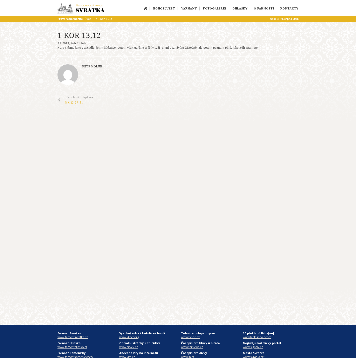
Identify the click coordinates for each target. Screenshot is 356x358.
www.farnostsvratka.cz (72, 337)
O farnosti (264, 8)
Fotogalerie (214, 8)
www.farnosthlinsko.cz (72, 347)
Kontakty (289, 8)
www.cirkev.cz (128, 347)
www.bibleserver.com (257, 337)
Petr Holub (78, 43)
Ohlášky (240, 8)
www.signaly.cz (253, 347)
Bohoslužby (164, 8)
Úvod (145, 8)
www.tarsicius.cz (192, 347)
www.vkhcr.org (129, 337)
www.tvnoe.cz (190, 337)
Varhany (189, 8)
